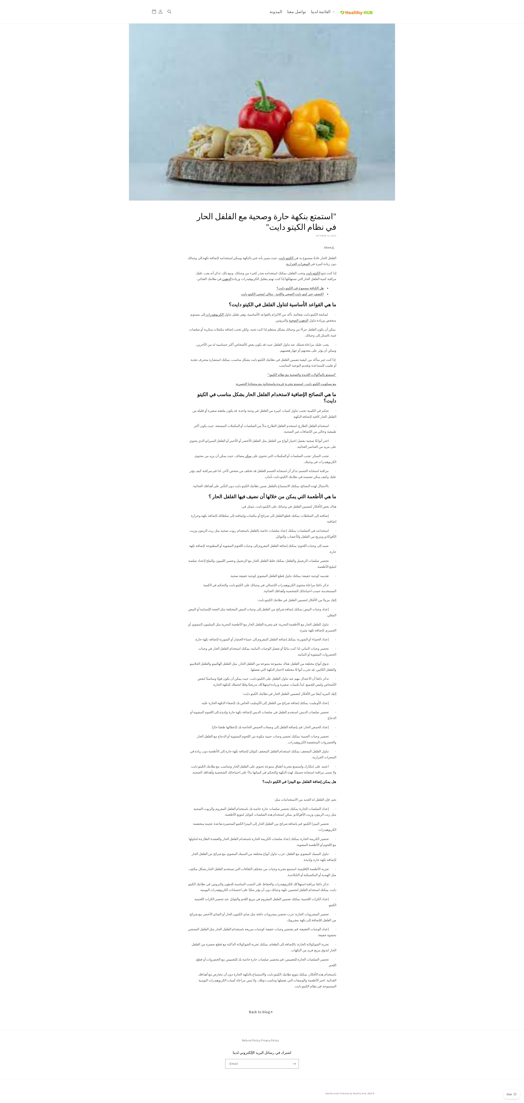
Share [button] (328, 247)
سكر (248, 456)
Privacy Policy (270, 1040)
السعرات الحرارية (298, 264)
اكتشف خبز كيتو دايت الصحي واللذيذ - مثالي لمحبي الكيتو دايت (282, 294)
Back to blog (259, 1011)
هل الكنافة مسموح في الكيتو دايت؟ (300, 288)
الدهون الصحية (298, 320)
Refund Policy (251, 1040)
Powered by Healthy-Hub (353, 1093)
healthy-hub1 (332, 1093)
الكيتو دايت (286, 258)
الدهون (226, 279)
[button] (322, 12)
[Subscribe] (294, 1064)
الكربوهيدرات (214, 314)
